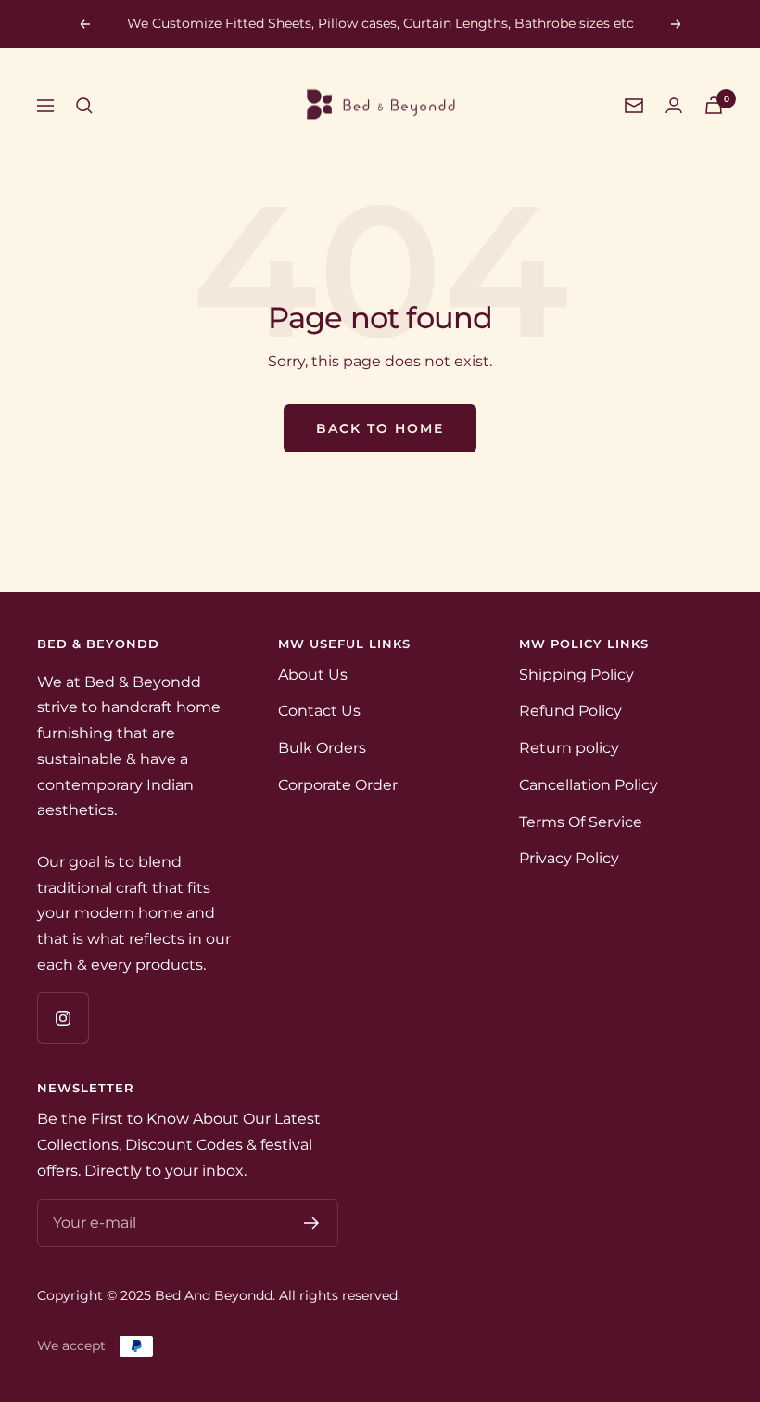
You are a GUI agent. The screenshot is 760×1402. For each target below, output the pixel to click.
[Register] (312, 1223)
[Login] (673, 105)
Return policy (569, 748)
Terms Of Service (580, 822)
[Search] (84, 105)
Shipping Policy (576, 674)
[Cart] (713, 105)
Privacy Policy (569, 858)
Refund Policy (570, 711)
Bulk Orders (322, 748)
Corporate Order (338, 785)
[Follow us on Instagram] (62, 1017)
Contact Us (319, 711)
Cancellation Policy (588, 785)
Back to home (380, 428)
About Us (313, 674)
